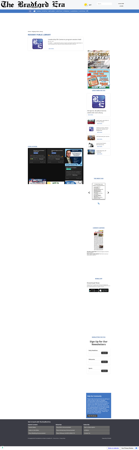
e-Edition (86, 430)
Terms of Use (56, 438)
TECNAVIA (109, 438)
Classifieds (73, 11)
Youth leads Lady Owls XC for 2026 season (102, 121)
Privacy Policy (62, 438)
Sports (44, 11)
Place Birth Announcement (63, 427)
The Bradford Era (38, 438)
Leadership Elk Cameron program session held (64, 39)
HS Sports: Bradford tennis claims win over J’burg (96, 112)
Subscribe (121, 3)
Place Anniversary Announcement (65, 430)
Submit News (32, 427)
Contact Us (87, 433)
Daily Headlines (93, 350)
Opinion (65, 11)
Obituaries (51, 11)
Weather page (87, 5)
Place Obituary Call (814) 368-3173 (65, 433)
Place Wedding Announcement (37, 433)
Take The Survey (92, 415)
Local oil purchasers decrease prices (101, 144)
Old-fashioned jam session (102, 136)
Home (29, 31)
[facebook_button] (87, 11)
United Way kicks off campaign (101, 151)
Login (121, 6)
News (38, 11)
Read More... (52, 48)
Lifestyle (58, 11)
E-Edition (81, 11)
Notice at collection (113, 448)
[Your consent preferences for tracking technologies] (2, 447)
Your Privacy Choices (127, 448)
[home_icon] (34, 11)
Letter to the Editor (34, 430)
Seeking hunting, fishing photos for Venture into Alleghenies (102, 129)
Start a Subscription (89, 427)
